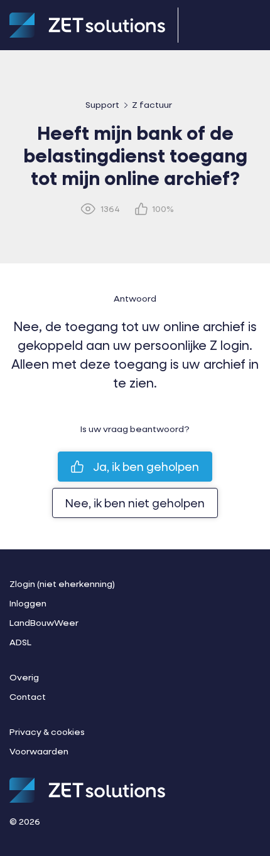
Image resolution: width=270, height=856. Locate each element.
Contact (27, 696)
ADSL (20, 642)
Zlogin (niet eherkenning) (62, 583)
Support (102, 104)
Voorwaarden (38, 751)
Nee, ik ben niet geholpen (135, 502)
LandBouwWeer (43, 622)
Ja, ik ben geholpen (146, 466)
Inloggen (27, 603)
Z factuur (152, 104)
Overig (24, 677)
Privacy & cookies (47, 731)
